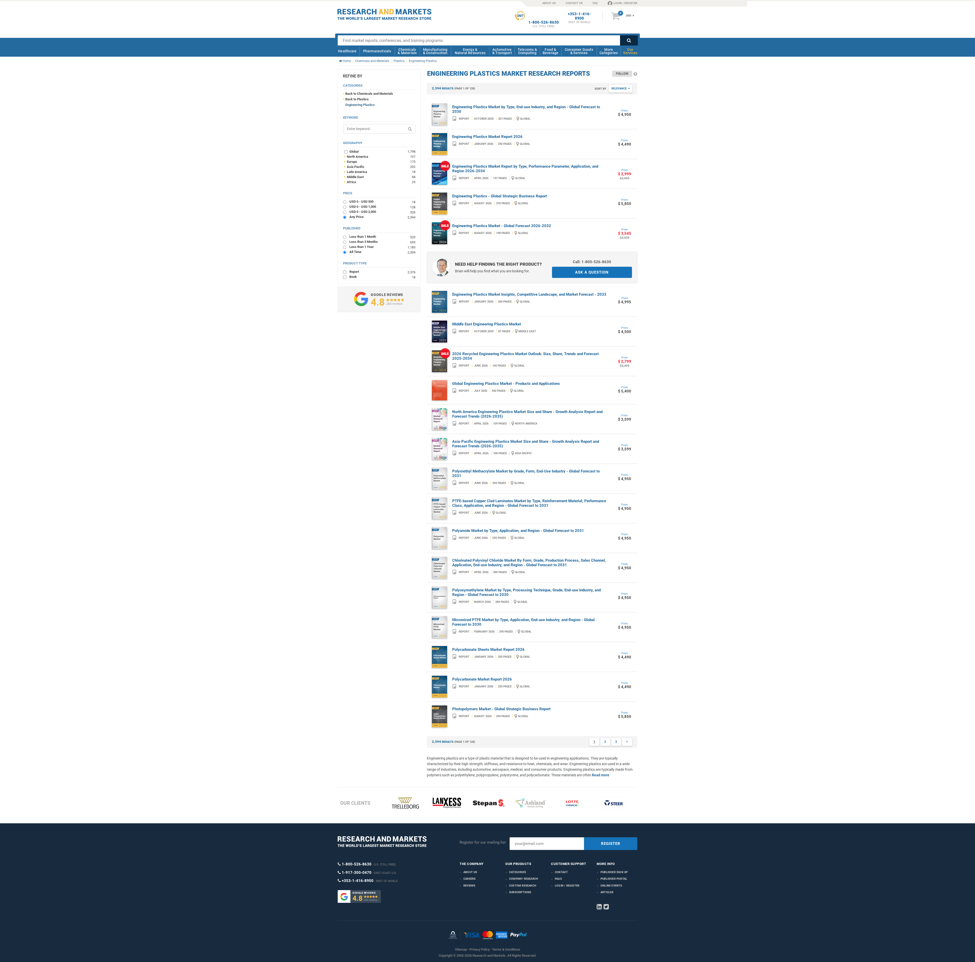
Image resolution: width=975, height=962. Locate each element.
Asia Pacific (379, 166)
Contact (561, 872)
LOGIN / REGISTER (625, 3)
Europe (379, 161)
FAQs (558, 878)
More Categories (608, 51)
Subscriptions (520, 892)
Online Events (611, 885)
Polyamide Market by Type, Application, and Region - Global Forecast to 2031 (518, 530)
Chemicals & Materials (407, 51)
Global (382, 151)
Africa (379, 182)
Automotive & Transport (502, 51)
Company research (523, 878)
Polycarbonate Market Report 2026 (482, 679)
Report (382, 272)
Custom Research (522, 885)
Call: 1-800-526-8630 (592, 262)
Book (382, 277)
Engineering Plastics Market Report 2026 (487, 136)
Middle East (379, 177)
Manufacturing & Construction (435, 51)
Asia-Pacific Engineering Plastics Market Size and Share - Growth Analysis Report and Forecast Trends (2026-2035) (525, 443)
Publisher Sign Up (614, 872)
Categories (517, 872)
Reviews (469, 885)
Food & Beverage (551, 51)
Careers (469, 878)
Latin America (379, 172)
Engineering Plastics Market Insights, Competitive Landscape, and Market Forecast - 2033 (529, 294)
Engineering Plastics (360, 105)
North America (379, 156)
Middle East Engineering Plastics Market (486, 324)
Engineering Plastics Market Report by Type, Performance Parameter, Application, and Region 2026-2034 (525, 168)
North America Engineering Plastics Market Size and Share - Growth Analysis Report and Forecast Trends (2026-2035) (527, 414)
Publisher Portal (613, 878)
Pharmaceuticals (377, 51)
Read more (600, 775)
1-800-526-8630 (543, 22)
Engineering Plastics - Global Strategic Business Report (499, 196)
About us (470, 872)
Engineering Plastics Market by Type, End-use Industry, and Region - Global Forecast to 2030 (526, 109)
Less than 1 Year (382, 247)
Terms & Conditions (506, 949)
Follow (622, 73)
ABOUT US (549, 3)
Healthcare (347, 51)
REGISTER (610, 843)
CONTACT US (574, 3)
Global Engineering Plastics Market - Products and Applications (506, 383)
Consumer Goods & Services (579, 51)
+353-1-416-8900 (579, 16)
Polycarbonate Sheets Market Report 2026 (488, 649)
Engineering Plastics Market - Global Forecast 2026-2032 (501, 226)
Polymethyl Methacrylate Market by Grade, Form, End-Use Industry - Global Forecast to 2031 (526, 473)
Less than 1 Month (382, 237)
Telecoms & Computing (527, 51)
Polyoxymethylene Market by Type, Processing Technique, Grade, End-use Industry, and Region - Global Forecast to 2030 (526, 592)
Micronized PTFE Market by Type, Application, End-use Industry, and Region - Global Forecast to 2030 (523, 622)
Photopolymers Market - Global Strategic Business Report (501, 709)
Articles (607, 892)
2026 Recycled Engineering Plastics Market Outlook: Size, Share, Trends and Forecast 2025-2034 (525, 356)
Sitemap (461, 949)
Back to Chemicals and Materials (369, 94)
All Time (382, 252)
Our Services (630, 51)
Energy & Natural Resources (470, 51)
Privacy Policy (479, 949)
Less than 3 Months (382, 242)
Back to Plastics (357, 99)
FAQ (595, 3)
